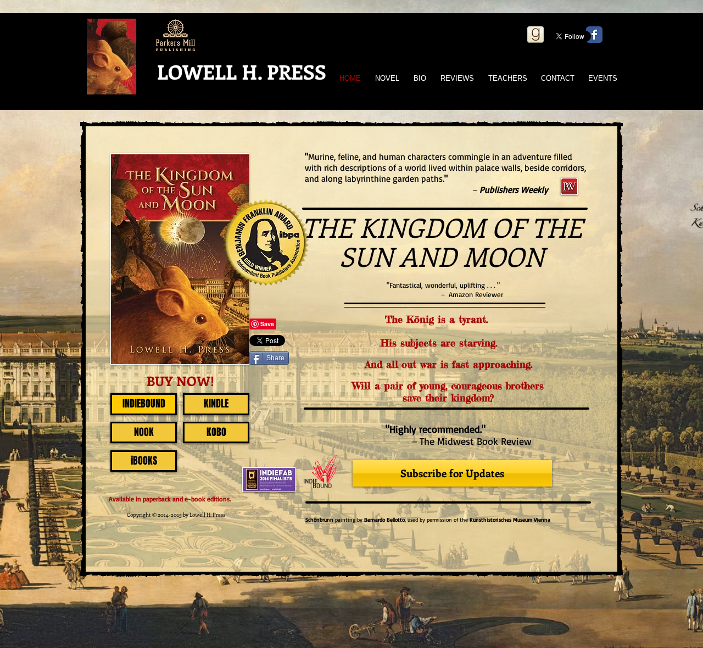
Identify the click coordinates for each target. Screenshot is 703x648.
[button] (401, 296)
